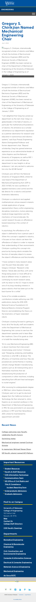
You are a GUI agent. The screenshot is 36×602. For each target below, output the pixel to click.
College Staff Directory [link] (13, 524)
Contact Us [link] (8, 521)
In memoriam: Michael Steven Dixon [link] (16, 449)
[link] (6, 589)
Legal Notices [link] (28, 594)
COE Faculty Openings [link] (13, 528)
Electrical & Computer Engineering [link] (18, 562)
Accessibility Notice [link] (17, 599)
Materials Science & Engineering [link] (17, 567)
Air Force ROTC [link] (10, 575)
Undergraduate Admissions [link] (16, 491)
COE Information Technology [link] (17, 475)
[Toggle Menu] (33, 13)
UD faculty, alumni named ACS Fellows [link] (17, 453)
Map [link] (5, 518)
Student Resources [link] (12, 468)
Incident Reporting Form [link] (16, 487)
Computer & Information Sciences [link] (17, 558)
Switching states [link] (9, 439)
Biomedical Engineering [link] (13, 540)
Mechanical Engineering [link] (14, 571)
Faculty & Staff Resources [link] (15, 472)
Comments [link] (21, 594)
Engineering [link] (7, 9)
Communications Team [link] (14, 478)
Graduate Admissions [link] (13, 494)
